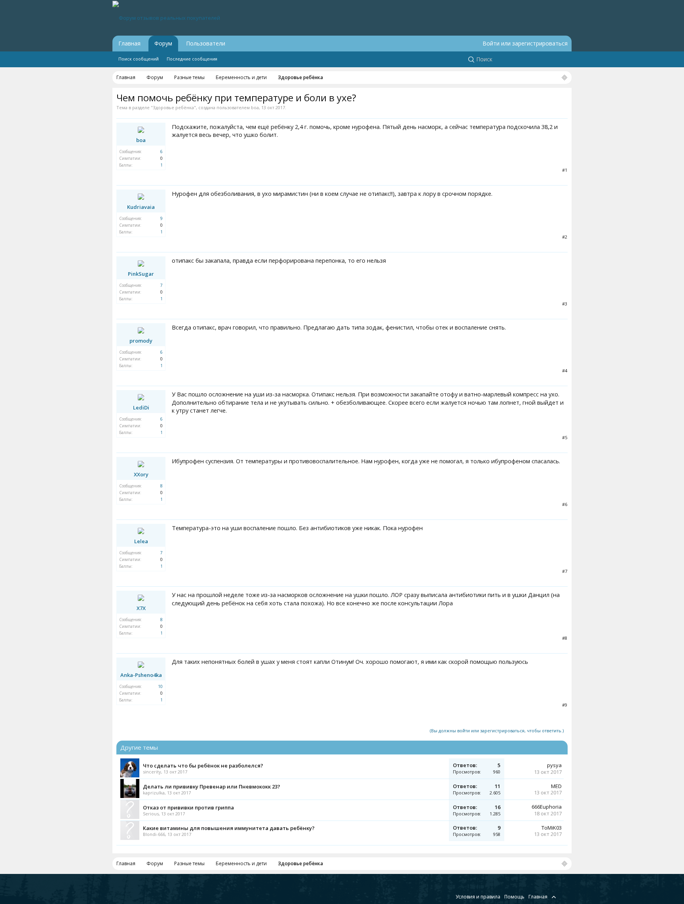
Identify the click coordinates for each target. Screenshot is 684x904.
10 (160, 686)
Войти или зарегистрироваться (525, 43)
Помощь (514, 896)
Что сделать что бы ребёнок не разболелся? (203, 765)
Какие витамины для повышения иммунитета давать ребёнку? (229, 828)
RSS (563, 896)
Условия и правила (478, 896)
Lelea (141, 541)
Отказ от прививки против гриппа (188, 807)
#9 (564, 705)
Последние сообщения (192, 59)
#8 (564, 638)
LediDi (141, 407)
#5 (564, 437)
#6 (564, 504)
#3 (564, 304)
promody (140, 340)
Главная (129, 43)
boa (255, 107)
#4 (564, 370)
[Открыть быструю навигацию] (564, 78)
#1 (564, 170)
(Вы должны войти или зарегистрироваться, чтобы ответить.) (497, 730)
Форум (163, 43)
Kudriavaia (141, 207)
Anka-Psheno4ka (141, 675)
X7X (141, 608)
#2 (564, 237)
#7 (564, 571)
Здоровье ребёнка (173, 107)
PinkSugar (141, 274)
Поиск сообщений (138, 59)
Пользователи (205, 43)
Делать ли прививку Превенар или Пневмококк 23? (211, 786)
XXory (141, 474)
